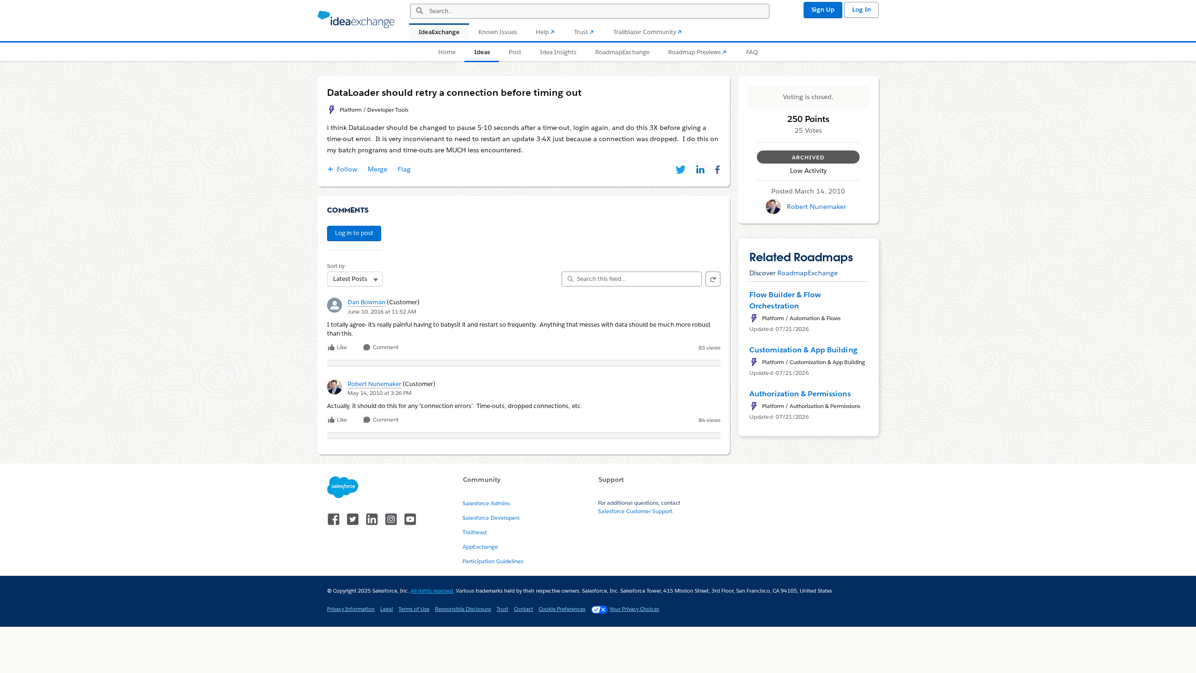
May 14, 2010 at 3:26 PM (380, 393)
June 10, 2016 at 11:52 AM (382, 311)
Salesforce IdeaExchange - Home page (356, 20)
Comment (385, 347)
